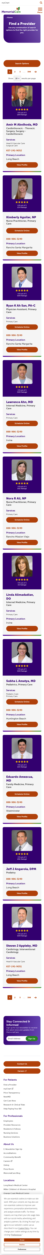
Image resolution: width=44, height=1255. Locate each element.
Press (9, 1169)
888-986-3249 (14, 238)
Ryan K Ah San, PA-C (20, 305)
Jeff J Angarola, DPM (21, 869)
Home (10, 17)
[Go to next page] (35, 71)
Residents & (12, 1129)
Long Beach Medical (16, 1185)
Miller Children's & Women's (20, 1189)
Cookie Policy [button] (23, 1228)
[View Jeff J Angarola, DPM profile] (22, 840)
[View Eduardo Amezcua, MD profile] (22, 748)
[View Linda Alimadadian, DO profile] (22, 566)
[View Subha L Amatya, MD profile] (22, 652)
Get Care (10, 1101)
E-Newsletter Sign (13, 1149)
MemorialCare (12, 1173)
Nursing (11, 1133)
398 (29, 72)
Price (12, 1093)
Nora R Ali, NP (16, 498)
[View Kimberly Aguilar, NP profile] (22, 188)
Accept (22, 1240)
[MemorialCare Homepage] (11, 10)
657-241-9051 (14, 966)
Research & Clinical (14, 1105)
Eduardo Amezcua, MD (19, 778)
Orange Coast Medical (16, 1193)
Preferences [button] (16, 1235)
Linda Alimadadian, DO (20, 596)
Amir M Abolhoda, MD (22, 124)
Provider (12, 1125)
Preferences (22, 1249)
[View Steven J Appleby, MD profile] (22, 917)
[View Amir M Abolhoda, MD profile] (22, 96)
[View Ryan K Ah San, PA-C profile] (22, 277)
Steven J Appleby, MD (21, 946)
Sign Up (31, 1038)
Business (12, 1137)
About (9, 1144)
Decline (22, 1245)
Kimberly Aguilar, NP (21, 217)
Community (12, 1157)
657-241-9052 (14, 150)
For (10, 1079)
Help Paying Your (12, 1109)
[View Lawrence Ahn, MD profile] (22, 373)
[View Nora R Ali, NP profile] (22, 469)
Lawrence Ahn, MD (19, 402)
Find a (10, 1085)
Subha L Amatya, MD (21, 681)
